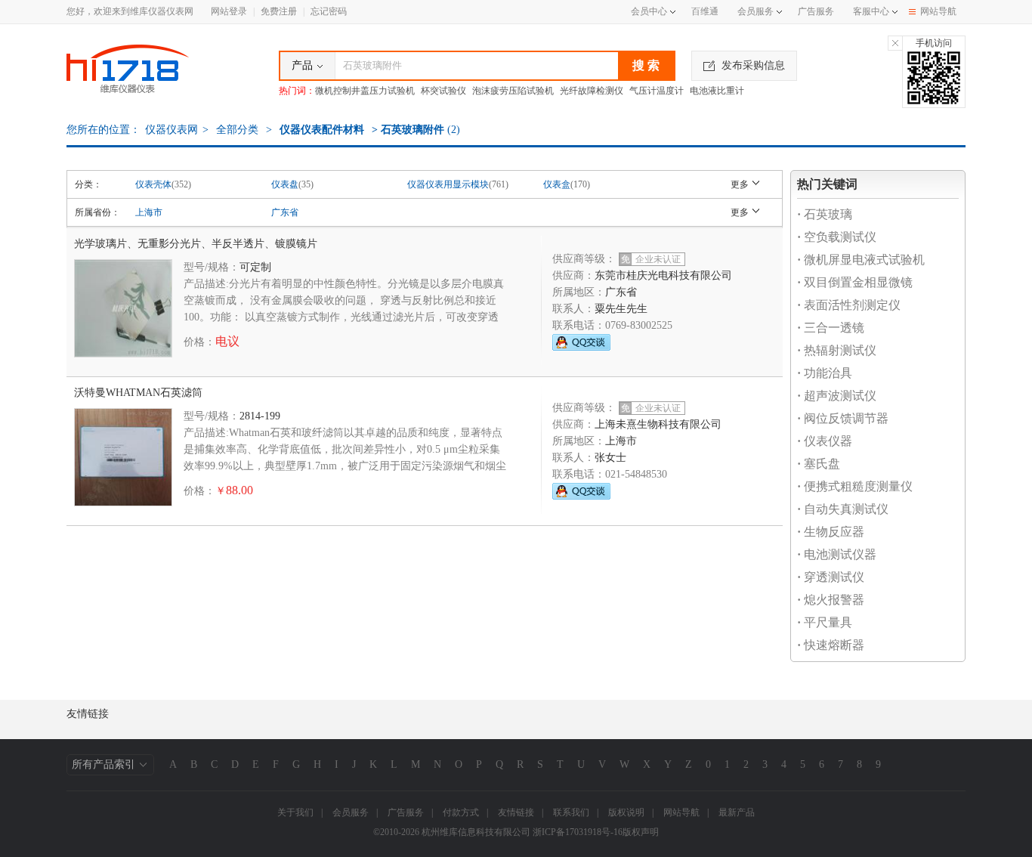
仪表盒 (556, 184)
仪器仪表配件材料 (322, 129)
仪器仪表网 (171, 129)
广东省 (284, 212)
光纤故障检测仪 (591, 90)
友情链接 (516, 812)
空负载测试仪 (836, 236)
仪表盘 (284, 184)
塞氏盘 (818, 463)
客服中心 (871, 11)
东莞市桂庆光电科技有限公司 (663, 275)
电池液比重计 (717, 90)
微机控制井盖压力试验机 (365, 90)
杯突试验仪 (443, 90)
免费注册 (279, 11)
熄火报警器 (830, 599)
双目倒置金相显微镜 (855, 282)
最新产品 (736, 812)
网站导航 (938, 11)
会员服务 (755, 11)
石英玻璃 (824, 214)
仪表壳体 (153, 184)
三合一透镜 (830, 327)
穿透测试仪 (830, 577)
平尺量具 (824, 622)
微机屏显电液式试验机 (861, 259)
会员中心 (649, 11)
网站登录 (229, 11)
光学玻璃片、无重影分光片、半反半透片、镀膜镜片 (195, 243)
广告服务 (816, 11)
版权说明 (626, 812)
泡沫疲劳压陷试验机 (513, 90)
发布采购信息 (753, 65)
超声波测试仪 (836, 395)
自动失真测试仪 (842, 509)
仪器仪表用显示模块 (448, 184)
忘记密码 (329, 11)
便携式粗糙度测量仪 (855, 486)
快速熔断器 (830, 645)
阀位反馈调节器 (842, 418)
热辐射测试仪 (836, 350)
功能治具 (824, 373)
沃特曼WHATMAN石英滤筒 (138, 392)
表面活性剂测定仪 (849, 305)
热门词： (297, 90)
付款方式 (461, 812)
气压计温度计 (656, 90)
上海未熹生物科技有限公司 (658, 424)
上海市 (148, 212)
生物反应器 (830, 531)
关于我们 (295, 812)
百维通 (704, 11)
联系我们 (571, 812)
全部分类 (235, 129)
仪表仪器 (824, 441)
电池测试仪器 (836, 554)
